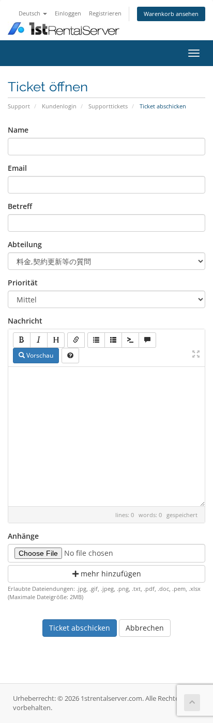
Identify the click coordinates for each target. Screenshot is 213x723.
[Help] (70, 355)
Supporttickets (108, 106)
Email (17, 168)
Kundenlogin (59, 106)
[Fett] (22, 340)
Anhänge (23, 536)
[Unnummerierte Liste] (96, 340)
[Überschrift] (56, 340)
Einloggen (68, 13)
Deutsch (30, 13)
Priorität (23, 282)
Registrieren (105, 13)
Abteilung (25, 244)
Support (19, 106)
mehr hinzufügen (110, 574)
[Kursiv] (39, 340)
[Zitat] (147, 340)
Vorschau (39, 355)
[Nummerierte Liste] (113, 340)
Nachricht (25, 321)
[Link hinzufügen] (76, 340)
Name (18, 130)
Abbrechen (145, 628)
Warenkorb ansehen (171, 14)
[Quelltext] (130, 340)
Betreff (20, 206)
